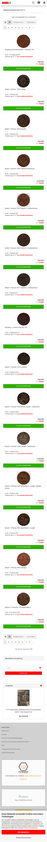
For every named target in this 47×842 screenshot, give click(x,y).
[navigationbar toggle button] (44, 2)
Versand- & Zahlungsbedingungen (12, 738)
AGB (3, 745)
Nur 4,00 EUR (23, 716)
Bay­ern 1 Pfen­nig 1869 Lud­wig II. (16, 567)
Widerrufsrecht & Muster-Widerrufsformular (15, 742)
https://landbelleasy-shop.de (23, 800)
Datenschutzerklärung (30, 828)
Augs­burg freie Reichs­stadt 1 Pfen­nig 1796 (19, 49)
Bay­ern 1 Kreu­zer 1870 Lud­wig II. (16, 367)
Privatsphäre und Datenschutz (11, 749)
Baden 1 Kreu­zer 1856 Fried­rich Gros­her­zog (19, 169)
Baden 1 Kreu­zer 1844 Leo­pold (15, 129)
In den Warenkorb (23, 68)
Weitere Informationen (23, 838)
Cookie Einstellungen (8, 752)
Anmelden (23, 673)
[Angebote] (41, 686)
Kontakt (4, 734)
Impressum (5, 731)
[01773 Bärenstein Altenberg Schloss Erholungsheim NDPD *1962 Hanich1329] (23, 698)
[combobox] (18, 22)
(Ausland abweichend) (26, 56)
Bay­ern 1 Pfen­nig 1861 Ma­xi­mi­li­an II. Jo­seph (20, 528)
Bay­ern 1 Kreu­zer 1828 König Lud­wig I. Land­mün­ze (22, 407)
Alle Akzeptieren (23, 832)
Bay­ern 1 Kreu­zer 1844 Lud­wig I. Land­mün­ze (20, 446)
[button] (5, 22)
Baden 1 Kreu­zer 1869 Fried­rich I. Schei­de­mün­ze (21, 248)
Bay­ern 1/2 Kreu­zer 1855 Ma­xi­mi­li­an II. (18, 607)
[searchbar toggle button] (33, 2)
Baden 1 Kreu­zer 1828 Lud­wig (15, 89)
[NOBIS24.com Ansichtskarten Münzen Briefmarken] (5, 2)
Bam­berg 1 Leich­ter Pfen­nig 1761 (16, 327)
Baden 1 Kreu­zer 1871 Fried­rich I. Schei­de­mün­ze (21, 288)
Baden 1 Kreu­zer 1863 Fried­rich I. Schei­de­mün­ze (21, 208)
